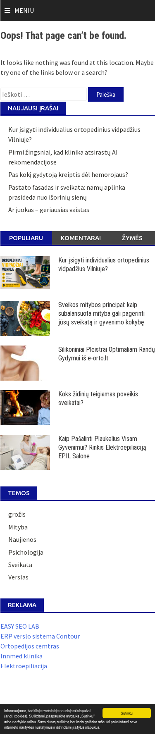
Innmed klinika (21, 656)
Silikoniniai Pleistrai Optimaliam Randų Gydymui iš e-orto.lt (106, 354)
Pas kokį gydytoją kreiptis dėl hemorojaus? (68, 174)
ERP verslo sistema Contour (40, 636)
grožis (17, 514)
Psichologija (25, 552)
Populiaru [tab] (26, 237)
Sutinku (127, 712)
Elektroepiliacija (23, 666)
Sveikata (20, 564)
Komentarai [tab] (81, 237)
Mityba (18, 527)
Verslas (18, 577)
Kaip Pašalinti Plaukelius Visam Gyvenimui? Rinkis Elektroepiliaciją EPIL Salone (102, 447)
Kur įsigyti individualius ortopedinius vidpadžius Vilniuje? (103, 264)
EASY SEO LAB (19, 626)
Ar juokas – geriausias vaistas (48, 209)
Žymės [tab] (132, 237)
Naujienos (22, 539)
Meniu (24, 10)
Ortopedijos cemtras (29, 646)
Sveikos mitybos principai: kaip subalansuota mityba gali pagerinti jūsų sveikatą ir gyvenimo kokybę (101, 313)
